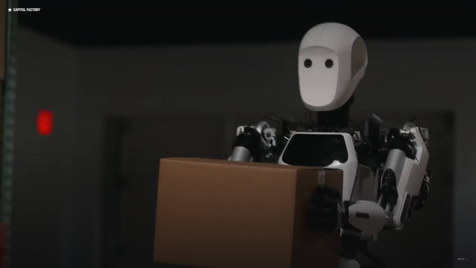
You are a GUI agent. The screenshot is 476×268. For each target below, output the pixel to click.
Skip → (463, 259)
